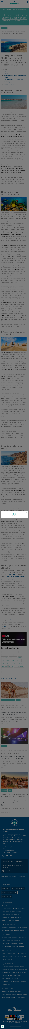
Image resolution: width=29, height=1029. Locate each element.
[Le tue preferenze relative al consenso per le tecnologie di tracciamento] (2, 1026)
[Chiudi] (27, 513)
